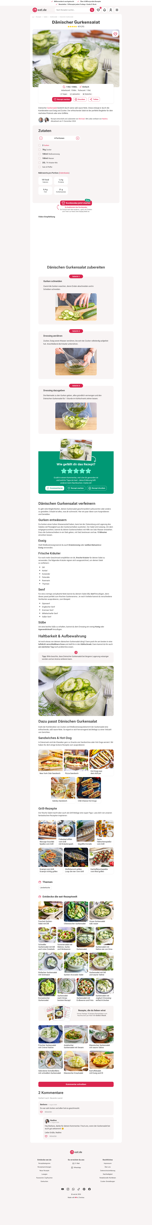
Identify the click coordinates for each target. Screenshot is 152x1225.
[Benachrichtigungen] (104, 9)
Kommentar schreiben (76, 1084)
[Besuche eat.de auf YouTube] (62, 1189)
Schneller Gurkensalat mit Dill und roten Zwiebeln (46, 946)
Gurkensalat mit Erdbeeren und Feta (85, 999)
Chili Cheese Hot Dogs (87, 801)
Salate (46, 17)
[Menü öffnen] (116, 9)
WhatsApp (77, 1167)
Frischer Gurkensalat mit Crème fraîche (47, 1046)
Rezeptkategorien (44, 1163)
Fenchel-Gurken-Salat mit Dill (45, 922)
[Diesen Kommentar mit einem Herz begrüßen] (41, 1112)
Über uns (108, 1167)
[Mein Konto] (110, 9)
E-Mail (77, 1163)
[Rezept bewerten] (76, 471)
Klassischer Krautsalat (73, 1073)
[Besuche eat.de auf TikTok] (78, 1189)
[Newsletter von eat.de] (76, 1014)
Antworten (48, 1112)
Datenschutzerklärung (107, 1171)
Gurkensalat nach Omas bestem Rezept (64, 998)
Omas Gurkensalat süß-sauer (97, 922)
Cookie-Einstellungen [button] (107, 1181)
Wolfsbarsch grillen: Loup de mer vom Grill (74, 870)
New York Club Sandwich (50, 773)
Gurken (46, 145)
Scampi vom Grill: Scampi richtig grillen (48, 870)
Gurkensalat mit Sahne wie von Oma (104, 948)
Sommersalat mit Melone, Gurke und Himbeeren (64, 946)
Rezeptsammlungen (44, 1167)
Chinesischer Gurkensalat (75, 924)
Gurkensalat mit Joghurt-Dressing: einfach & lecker (103, 998)
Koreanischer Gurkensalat (44, 999)
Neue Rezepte (44, 1171)
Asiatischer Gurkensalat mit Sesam (74, 1046)
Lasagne (44, 1174)
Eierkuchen (44, 1181)
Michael (82, 119)
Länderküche (45, 888)
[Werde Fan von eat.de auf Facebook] (89, 1189)
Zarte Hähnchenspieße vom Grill (104, 841)
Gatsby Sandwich (59, 801)
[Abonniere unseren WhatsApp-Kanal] (73, 1189)
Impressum (108, 1163)
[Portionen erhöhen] (77, 138)
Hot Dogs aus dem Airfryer (96, 772)
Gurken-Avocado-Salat (73, 975)
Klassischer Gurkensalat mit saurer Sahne (99, 1046)
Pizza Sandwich (71, 773)
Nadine (105, 119)
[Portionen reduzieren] (40, 138)
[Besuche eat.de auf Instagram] (68, 1189)
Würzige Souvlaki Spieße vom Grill (47, 843)
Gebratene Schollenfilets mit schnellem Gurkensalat (49, 1072)
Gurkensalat (53, 17)
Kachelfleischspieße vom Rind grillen (99, 870)
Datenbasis (64, 173)
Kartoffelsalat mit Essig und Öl (96, 1072)
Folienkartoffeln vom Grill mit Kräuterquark (66, 841)
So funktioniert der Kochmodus (76, 207)
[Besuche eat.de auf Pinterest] (84, 1189)
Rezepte (38, 17)
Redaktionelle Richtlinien (107, 1178)
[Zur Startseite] (40, 10)
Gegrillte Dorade (85, 844)
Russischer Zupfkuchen (44, 1178)
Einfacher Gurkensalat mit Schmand (47, 973)
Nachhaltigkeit (108, 1174)
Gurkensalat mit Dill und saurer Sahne (97, 973)
